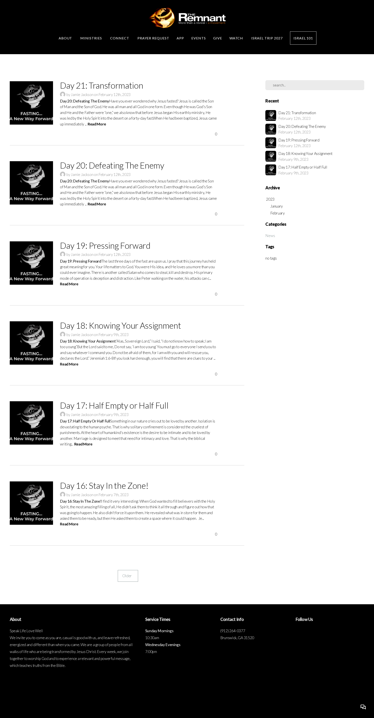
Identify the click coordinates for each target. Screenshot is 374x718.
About (66, 38)
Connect (120, 38)
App (180, 38)
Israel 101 (303, 38)
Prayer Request (153, 38)
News (270, 235)
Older (128, 575)
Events (198, 38)
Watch (236, 38)
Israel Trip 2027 (266, 38)
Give (217, 38)
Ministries (91, 38)
